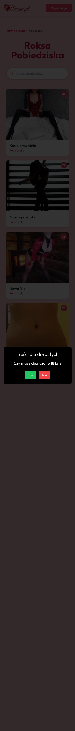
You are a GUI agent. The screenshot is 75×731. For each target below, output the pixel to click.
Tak (30, 375)
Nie (44, 375)
